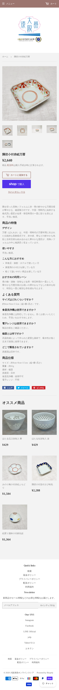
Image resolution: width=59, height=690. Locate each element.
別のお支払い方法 (16, 192)
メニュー (10, 4)
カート (53, 4)
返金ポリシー (29, 575)
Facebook (29, 626)
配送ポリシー (29, 583)
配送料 (10, 165)
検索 (29, 571)
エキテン (29, 648)
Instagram (29, 620)
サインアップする (47, 605)
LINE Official (29, 631)
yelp (29, 637)
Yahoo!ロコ (29, 643)
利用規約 (29, 587)
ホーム (5, 56)
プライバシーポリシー (29, 579)
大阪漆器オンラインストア (22, 673)
